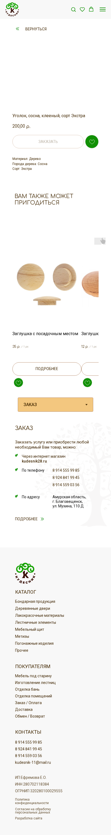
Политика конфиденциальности (32, 801)
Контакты (28, 732)
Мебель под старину (33, 676)
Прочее (21, 650)
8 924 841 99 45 (66, 477)
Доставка (24, 709)
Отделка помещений (33, 696)
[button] (73, 9)
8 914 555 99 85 (66, 470)
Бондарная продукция (35, 601)
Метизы (22, 636)
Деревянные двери (32, 608)
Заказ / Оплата (28, 703)
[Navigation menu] (103, 9)
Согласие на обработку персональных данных (33, 810)
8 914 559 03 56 (66, 485)
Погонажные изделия (34, 643)
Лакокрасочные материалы (39, 615)
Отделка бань (27, 689)
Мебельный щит (29, 629)
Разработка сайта (28, 818)
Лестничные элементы (35, 622)
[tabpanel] (55, 483)
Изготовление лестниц (35, 682)
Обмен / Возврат (30, 716)
